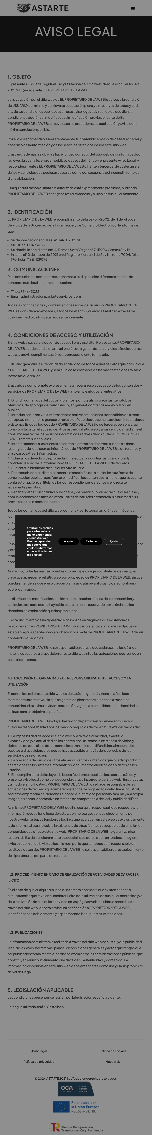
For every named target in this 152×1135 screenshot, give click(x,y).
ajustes (37, 554)
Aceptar (68, 541)
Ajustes (114, 541)
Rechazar (91, 541)
